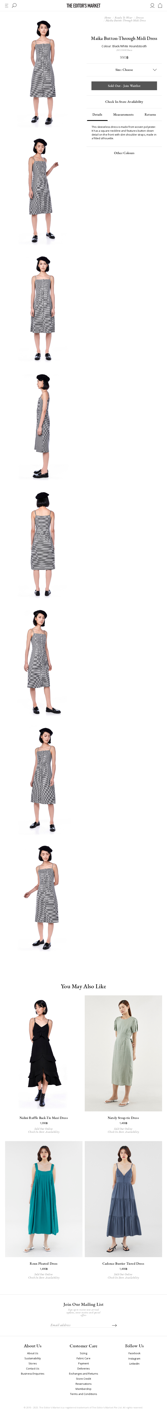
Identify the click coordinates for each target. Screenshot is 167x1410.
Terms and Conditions (83, 1394)
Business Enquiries (32, 1374)
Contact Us (32, 1369)
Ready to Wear (123, 17)
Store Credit (83, 1379)
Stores (33, 1364)
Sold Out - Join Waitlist (124, 85)
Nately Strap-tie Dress (123, 1117)
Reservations (84, 1384)
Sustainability (32, 1358)
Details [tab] (97, 114)
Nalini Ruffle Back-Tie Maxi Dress (44, 1117)
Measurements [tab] (123, 114)
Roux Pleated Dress (43, 1263)
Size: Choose (124, 69)
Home (107, 17)
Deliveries (83, 1369)
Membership (83, 1389)
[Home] (83, 6)
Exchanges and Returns (83, 1374)
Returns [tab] (150, 114)
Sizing (83, 1353)
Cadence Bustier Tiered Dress (123, 1263)
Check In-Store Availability (124, 101)
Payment (83, 1364)
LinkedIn (134, 1364)
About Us (32, 1353)
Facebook (134, 1353)
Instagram (134, 1358)
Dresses (140, 17)
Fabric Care (83, 1358)
